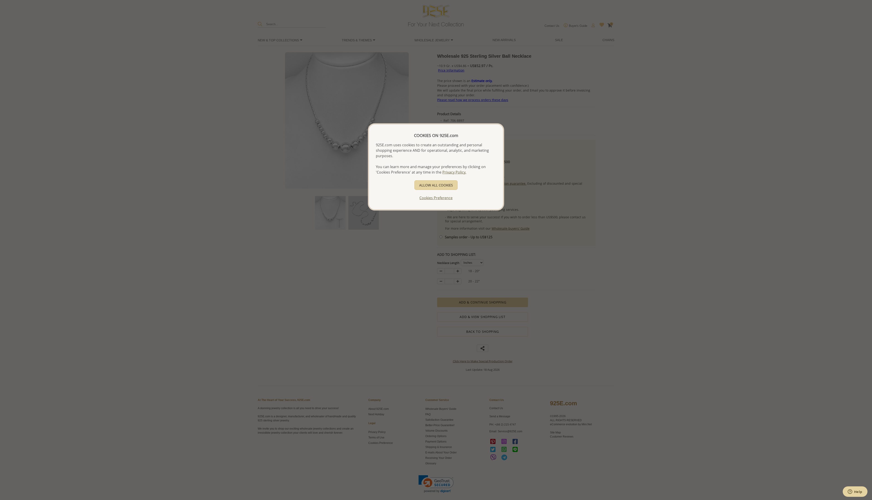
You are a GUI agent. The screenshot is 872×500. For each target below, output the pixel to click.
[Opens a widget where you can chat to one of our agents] (854, 492)
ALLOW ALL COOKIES (436, 185)
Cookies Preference (436, 197)
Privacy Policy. (454, 172)
